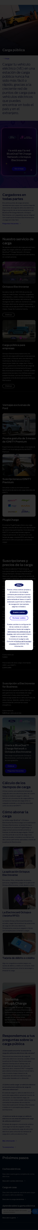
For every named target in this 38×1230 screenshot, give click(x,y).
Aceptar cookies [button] (19, 612)
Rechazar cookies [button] (19, 618)
